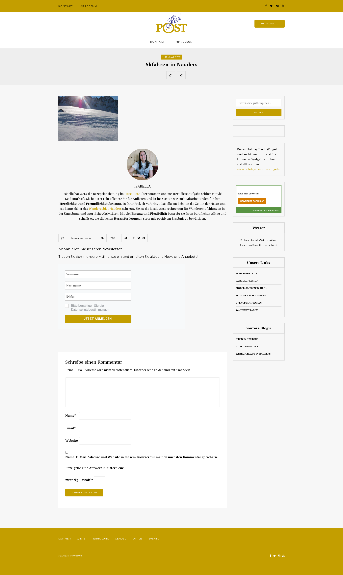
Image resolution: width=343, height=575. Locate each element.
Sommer (64, 538)
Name (70, 415)
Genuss (120, 538)
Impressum (88, 6)
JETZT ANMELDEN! (98, 319)
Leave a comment (81, 238)
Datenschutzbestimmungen (90, 310)
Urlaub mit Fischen (249, 302)
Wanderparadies (247, 310)
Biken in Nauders (247, 339)
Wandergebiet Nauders (105, 208)
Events (153, 538)
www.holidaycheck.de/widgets (258, 169)
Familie (137, 538)
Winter (82, 538)
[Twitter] (198, 75)
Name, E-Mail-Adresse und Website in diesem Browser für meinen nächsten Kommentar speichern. (141, 457)
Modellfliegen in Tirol (251, 288)
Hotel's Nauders (247, 346)
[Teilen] (189, 75)
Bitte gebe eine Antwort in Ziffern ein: (94, 468)
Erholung (101, 538)
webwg (78, 556)
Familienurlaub (246, 273)
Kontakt (65, 6)
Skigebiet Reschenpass (251, 295)
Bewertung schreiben (252, 201)
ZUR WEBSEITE (269, 23)
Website (71, 440)
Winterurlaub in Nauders (253, 353)
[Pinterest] (207, 75)
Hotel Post (132, 193)
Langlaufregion (247, 280)
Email (70, 428)
